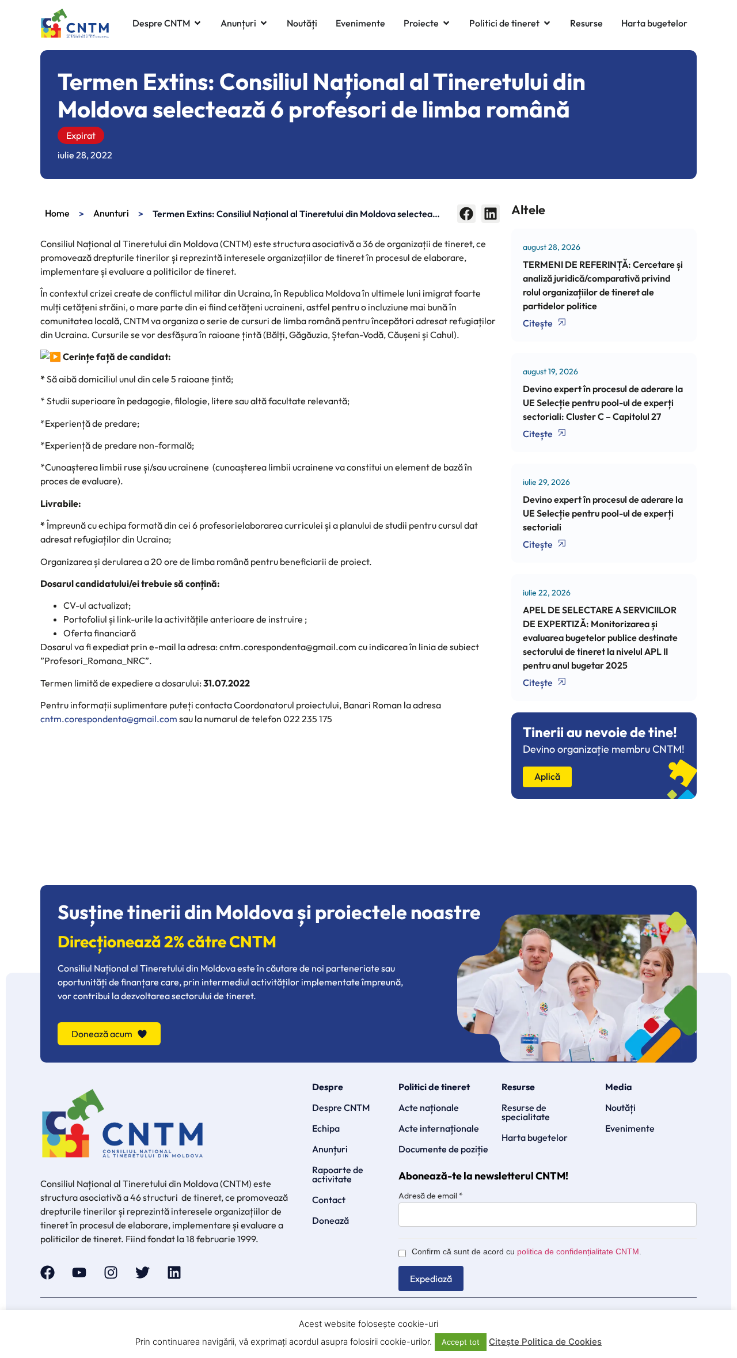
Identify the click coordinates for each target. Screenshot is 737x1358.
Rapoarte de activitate (337, 1174)
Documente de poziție (443, 1149)
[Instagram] (111, 1272)
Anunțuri (330, 1149)
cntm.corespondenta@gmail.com (108, 718)
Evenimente (630, 1128)
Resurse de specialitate (526, 1112)
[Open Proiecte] (446, 23)
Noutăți (620, 1107)
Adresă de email (430, 1196)
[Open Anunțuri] (263, 23)
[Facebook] (47, 1272)
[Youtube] (79, 1272)
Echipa (326, 1128)
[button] (466, 213)
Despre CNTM (341, 1107)
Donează (330, 1220)
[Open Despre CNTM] (197, 23)
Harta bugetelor (535, 1137)
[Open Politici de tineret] (547, 23)
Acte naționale (428, 1107)
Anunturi (111, 213)
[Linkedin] (174, 1272)
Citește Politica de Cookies (545, 1341)
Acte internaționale (438, 1128)
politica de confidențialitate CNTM (578, 1251)
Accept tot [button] (461, 1341)
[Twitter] (142, 1272)
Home (57, 213)
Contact (328, 1199)
